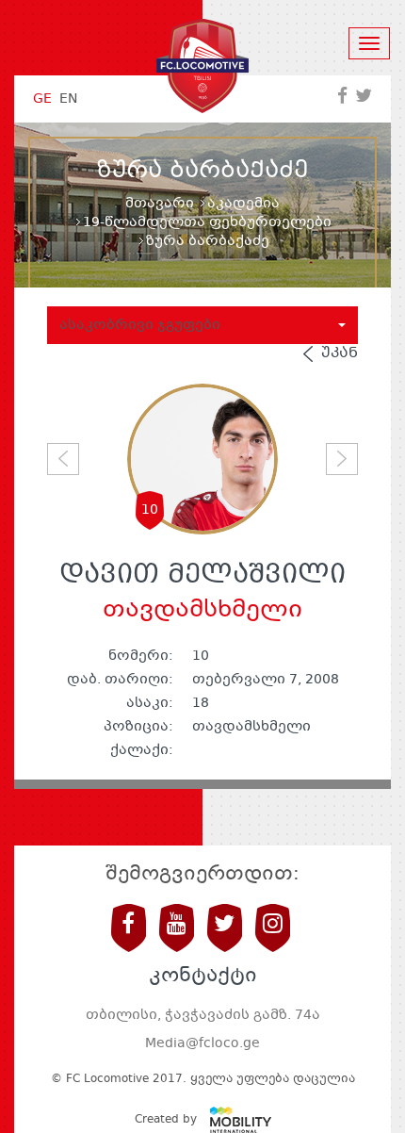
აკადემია (243, 203)
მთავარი (159, 203)
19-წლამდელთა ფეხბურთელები (207, 222)
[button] (63, 459)
